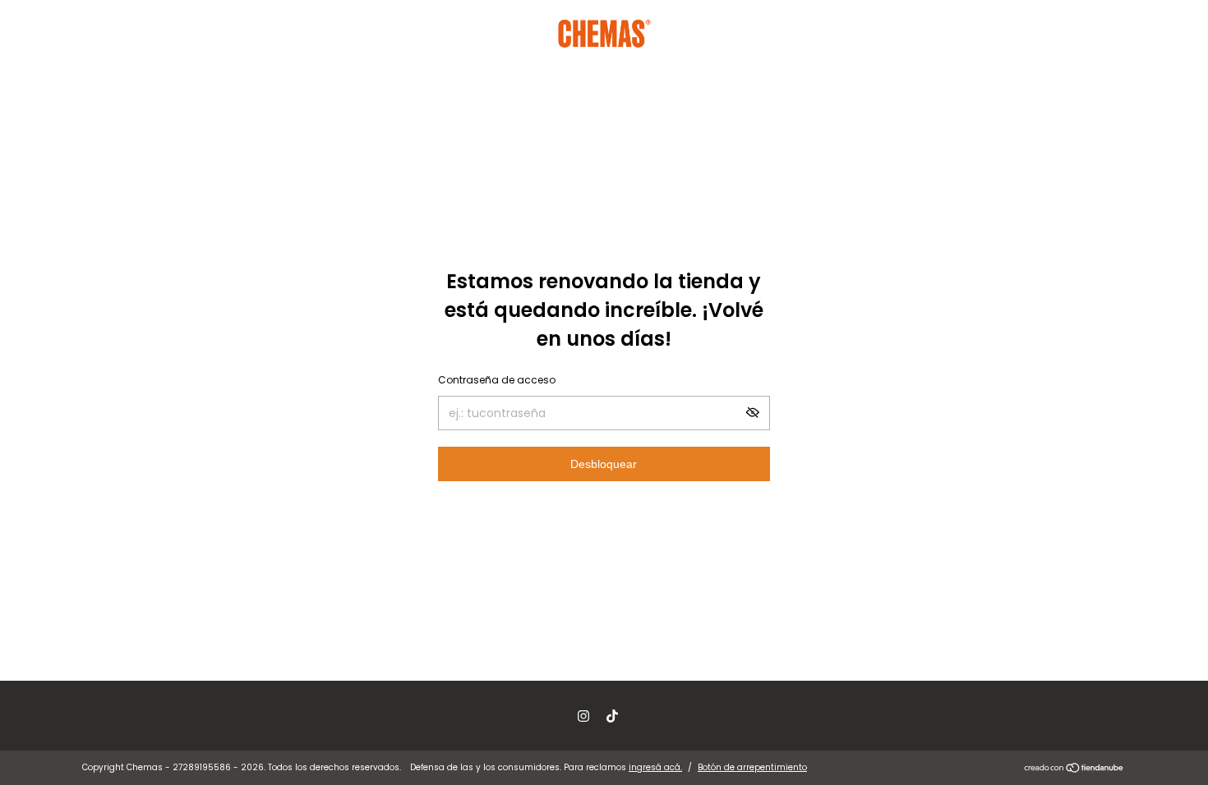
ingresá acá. (655, 767)
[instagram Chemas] (583, 716)
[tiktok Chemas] (612, 716)
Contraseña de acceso (497, 380)
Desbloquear (603, 464)
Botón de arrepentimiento (752, 767)
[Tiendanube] (1074, 769)
